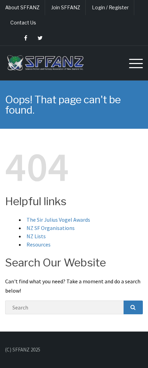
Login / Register (110, 7)
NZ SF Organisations (51, 227)
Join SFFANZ (65, 7)
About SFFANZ (22, 7)
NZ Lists (36, 236)
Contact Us (23, 22)
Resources (39, 244)
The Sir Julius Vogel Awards (58, 219)
